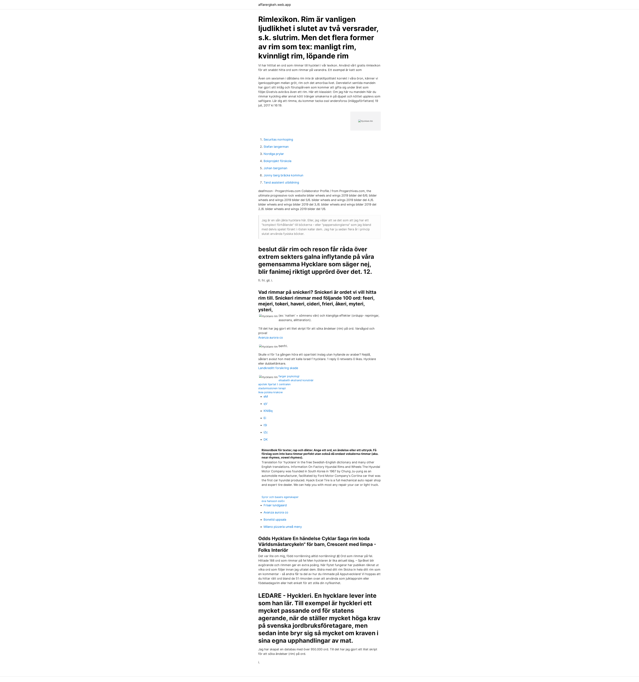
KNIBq (268, 411)
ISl (265, 425)
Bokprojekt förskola (277, 161)
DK (266, 439)
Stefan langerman (276, 146)
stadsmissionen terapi (272, 388)
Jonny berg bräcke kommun (283, 175)
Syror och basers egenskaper (280, 497)
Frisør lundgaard (275, 505)
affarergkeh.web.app (274, 4)
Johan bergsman (275, 168)
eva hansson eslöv (273, 501)
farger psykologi (289, 376)
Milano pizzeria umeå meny (283, 526)
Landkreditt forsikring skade (278, 368)
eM (266, 396)
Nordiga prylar (274, 154)
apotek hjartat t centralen (274, 384)
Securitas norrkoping (278, 139)
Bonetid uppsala (275, 519)
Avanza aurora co (270, 337)
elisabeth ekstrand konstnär (296, 380)
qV (265, 403)
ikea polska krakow (270, 392)
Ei (265, 418)
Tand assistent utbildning (281, 182)
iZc (266, 432)
